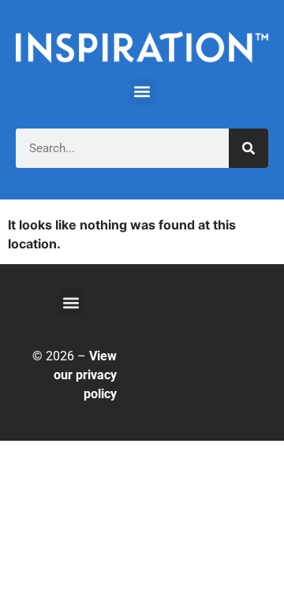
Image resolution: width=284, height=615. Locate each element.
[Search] (248, 148)
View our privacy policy (85, 374)
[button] (142, 92)
